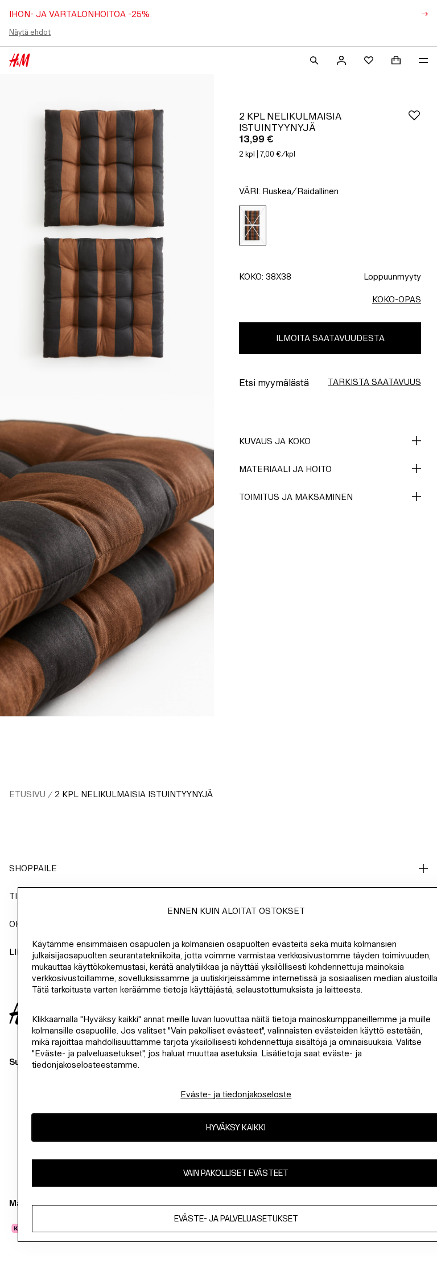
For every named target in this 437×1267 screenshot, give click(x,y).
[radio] (252, 226)
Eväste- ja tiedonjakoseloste (235, 1094)
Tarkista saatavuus (374, 382)
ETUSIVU (27, 794)
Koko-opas (396, 299)
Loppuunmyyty (392, 276)
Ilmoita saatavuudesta (330, 338)
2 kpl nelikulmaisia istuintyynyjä (134, 794)
